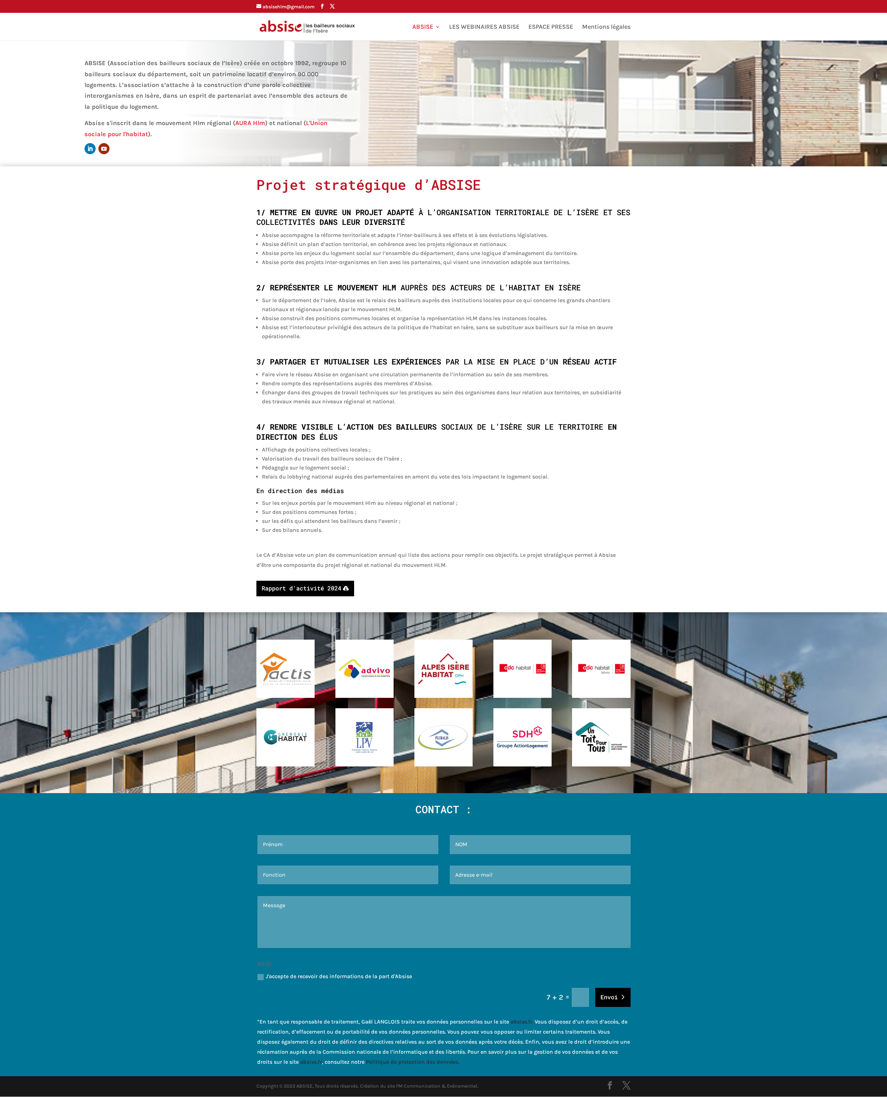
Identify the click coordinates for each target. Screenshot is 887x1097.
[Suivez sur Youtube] (103, 148)
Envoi (609, 997)
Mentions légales (606, 27)
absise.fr (521, 1021)
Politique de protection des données (412, 1062)
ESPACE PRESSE (550, 27)
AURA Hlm (250, 123)
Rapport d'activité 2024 (301, 588)
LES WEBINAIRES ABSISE (484, 27)
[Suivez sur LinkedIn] (90, 148)
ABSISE (422, 27)
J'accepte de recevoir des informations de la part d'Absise (339, 976)
